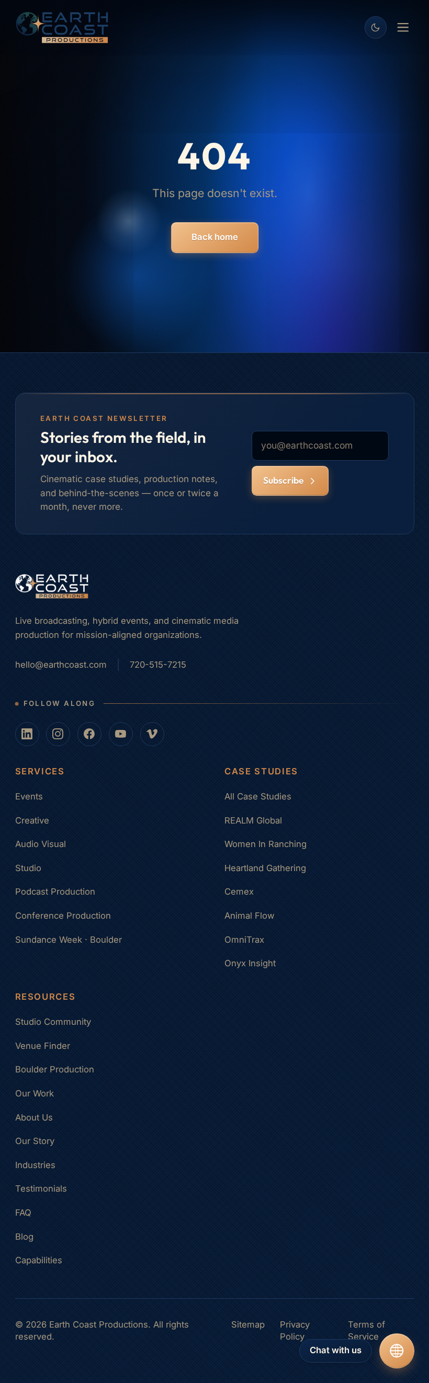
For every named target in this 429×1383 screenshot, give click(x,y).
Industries (35, 1165)
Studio (28, 868)
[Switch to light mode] (376, 27)
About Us (34, 1117)
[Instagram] (58, 734)
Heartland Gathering (265, 868)
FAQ (23, 1212)
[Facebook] (89, 734)
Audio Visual (40, 844)
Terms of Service (366, 1330)
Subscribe (283, 480)
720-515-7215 (158, 664)
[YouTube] (121, 734)
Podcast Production (55, 891)
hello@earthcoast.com (61, 664)
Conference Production (63, 915)
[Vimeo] (152, 734)
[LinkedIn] (27, 734)
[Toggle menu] (403, 27)
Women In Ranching (265, 844)
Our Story (34, 1141)
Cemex (239, 891)
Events (29, 796)
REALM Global (253, 820)
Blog (24, 1236)
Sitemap (248, 1324)
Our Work (34, 1093)
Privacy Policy (295, 1330)
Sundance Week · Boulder (68, 939)
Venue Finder (42, 1046)
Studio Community (53, 1021)
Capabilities (38, 1260)
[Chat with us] (396, 1350)
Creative (32, 820)
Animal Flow (249, 915)
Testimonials (41, 1188)
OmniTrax (244, 939)
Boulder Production (54, 1069)
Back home (214, 237)
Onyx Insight (250, 963)
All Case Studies (257, 796)
